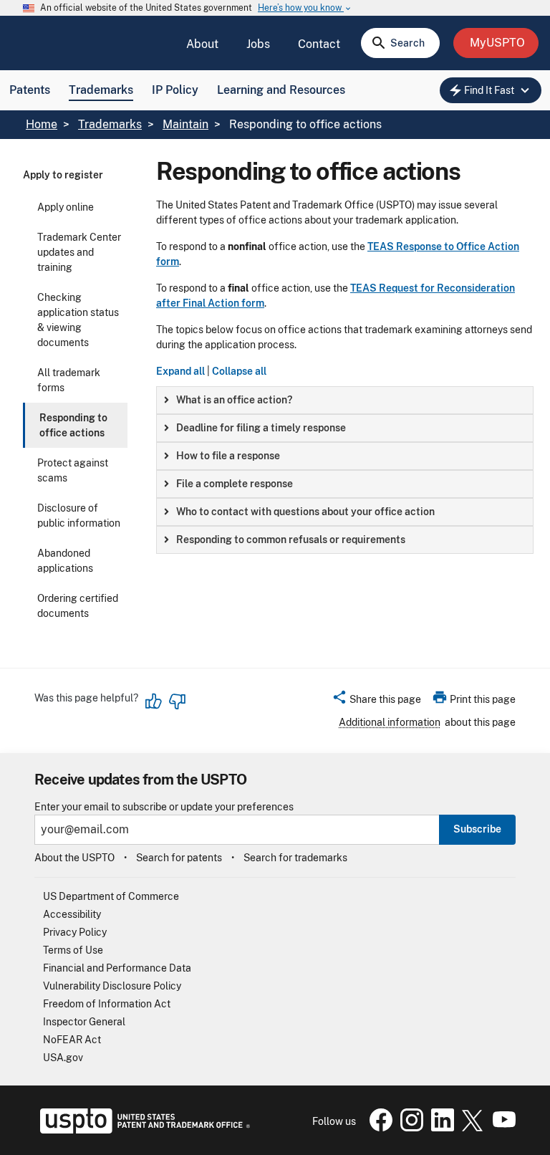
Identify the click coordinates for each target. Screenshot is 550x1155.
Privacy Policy (75, 932)
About (202, 44)
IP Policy (175, 90)
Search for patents (179, 857)
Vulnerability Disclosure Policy (112, 986)
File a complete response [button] (234, 483)
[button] (376, 701)
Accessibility (72, 914)
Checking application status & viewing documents (78, 320)
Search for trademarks (295, 857)
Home (41, 124)
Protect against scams (72, 470)
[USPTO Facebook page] (378, 1128)
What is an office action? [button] (234, 400)
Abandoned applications (65, 560)
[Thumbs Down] (176, 701)
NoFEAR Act (72, 1039)
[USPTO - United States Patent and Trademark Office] (142, 1130)
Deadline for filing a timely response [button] (261, 427)
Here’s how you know (305, 8)
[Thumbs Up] (154, 701)
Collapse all (239, 371)
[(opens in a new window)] (409, 1128)
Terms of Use (73, 950)
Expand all (180, 371)
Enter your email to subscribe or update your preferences (164, 807)
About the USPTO (74, 857)
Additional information (389, 722)
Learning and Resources (281, 90)
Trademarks (101, 90)
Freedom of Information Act (106, 1004)
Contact (319, 44)
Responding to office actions (73, 425)
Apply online (65, 207)
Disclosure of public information (78, 515)
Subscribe (477, 829)
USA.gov (63, 1057)
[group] (345, 400)
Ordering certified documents (77, 606)
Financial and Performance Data (117, 968)
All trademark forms (68, 380)
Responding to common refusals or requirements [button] (290, 539)
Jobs (258, 44)
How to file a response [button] (228, 455)
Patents (29, 90)
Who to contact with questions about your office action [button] (305, 511)
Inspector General (84, 1021)
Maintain (185, 124)
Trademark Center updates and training (79, 252)
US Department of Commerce (111, 896)
